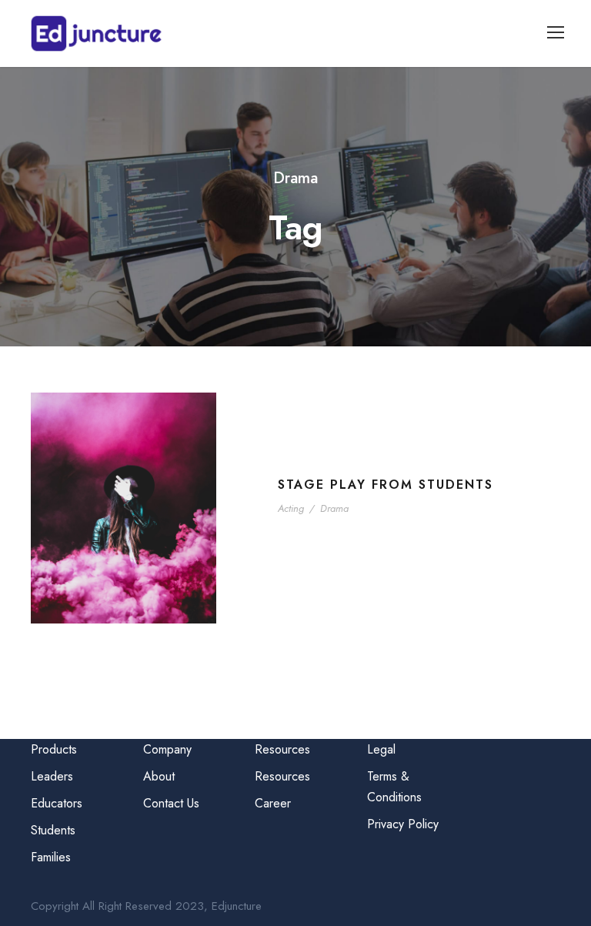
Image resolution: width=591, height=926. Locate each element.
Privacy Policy (403, 824)
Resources (282, 776)
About (159, 776)
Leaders (52, 776)
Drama (334, 508)
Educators (56, 803)
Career (273, 803)
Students (53, 830)
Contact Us (171, 803)
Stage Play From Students (385, 484)
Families (51, 857)
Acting (291, 508)
